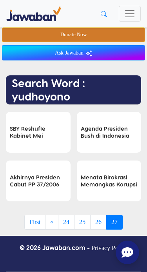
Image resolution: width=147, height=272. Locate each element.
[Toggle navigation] (130, 14)
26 (98, 222)
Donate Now (73, 34)
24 (66, 222)
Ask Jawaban (70, 53)
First (34, 222)
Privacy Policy (109, 248)
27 (114, 222)
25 (82, 222)
